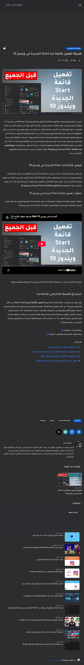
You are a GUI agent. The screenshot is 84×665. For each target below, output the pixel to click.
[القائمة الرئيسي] (80, 5)
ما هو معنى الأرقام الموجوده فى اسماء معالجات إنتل (55, 352)
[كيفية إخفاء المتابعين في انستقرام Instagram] (72, 573)
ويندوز (52, 420)
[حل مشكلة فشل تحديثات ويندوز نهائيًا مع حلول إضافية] (72, 645)
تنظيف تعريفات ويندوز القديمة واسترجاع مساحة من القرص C (40, 620)
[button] (72, 432)
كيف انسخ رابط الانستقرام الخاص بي (49, 560)
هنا (62, 330)
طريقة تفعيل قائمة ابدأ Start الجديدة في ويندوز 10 (70, 492)
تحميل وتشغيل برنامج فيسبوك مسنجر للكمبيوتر (57, 361)
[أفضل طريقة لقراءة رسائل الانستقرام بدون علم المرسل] (72, 585)
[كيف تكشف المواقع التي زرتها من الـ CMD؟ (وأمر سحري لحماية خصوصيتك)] (72, 609)
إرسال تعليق (73, 512)
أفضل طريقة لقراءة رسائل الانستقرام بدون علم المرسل (42, 584)
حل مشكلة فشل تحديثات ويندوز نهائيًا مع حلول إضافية (42, 644)
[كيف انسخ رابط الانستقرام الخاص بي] (72, 561)
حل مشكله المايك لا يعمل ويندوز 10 (63, 347)
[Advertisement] (42, 30)
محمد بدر (73, 60)
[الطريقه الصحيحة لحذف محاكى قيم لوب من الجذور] (72, 633)
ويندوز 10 (43, 420)
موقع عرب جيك (14, 5)
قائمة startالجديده (73, 48)
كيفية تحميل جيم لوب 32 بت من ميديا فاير (48, 535)
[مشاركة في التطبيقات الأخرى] (52, 432)
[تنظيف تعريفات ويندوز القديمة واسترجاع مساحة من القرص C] (72, 621)
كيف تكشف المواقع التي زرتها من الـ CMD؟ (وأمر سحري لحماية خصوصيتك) (35, 608)
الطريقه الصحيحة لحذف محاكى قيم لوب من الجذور (44, 632)
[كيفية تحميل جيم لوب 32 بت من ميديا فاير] (72, 537)
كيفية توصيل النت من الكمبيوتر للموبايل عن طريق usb (43, 596)
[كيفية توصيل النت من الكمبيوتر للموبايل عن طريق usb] (72, 597)
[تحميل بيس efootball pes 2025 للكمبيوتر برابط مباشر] (72, 549)
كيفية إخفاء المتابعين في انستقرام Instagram (46, 572)
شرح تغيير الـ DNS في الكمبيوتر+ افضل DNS (59, 356)
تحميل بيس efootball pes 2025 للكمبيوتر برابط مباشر (43, 548)
